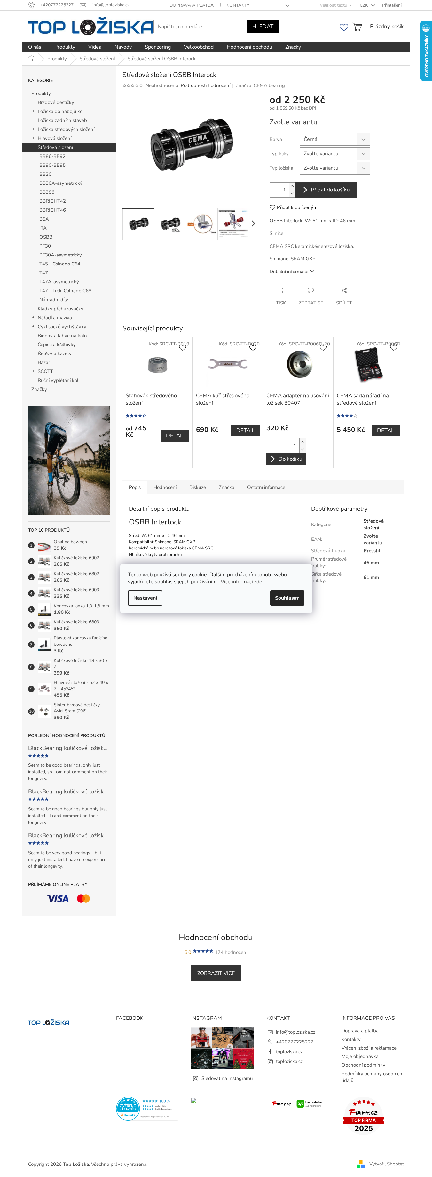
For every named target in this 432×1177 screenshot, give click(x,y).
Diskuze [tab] (197, 487)
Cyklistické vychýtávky (62, 326)
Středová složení (55, 147)
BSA (44, 219)
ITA (43, 228)
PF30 (45, 246)
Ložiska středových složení (66, 129)
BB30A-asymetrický (60, 183)
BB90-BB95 (52, 165)
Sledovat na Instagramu (227, 1078)
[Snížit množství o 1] (292, 193)
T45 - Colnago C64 (59, 264)
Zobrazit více (216, 973)
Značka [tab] (226, 487)
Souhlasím (287, 598)
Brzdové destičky (56, 102)
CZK (364, 5)
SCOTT (45, 371)
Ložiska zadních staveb (62, 120)
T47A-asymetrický (59, 282)
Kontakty (237, 5)
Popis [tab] (135, 487)
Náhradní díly (53, 299)
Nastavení (145, 598)
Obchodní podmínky (363, 1065)
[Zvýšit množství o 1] (292, 186)
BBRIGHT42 (52, 201)
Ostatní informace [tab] (266, 487)
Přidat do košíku (330, 189)
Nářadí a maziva (55, 317)
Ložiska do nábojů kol (61, 111)
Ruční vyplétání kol (58, 380)
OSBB (45, 237)
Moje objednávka (360, 1056)
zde (258, 581)
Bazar (44, 362)
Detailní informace (289, 271)
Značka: (260, 85)
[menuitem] (35, 47)
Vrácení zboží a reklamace (369, 1048)
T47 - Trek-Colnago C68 (65, 291)
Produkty (41, 93)
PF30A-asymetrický (60, 255)
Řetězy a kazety (55, 353)
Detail (175, 435)
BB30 (45, 174)
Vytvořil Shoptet (386, 1164)
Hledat (262, 26)
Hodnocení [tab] (165, 487)
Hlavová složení (54, 138)
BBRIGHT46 (52, 210)
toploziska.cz (289, 1052)
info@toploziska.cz (295, 1032)
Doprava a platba (191, 5)
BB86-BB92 (52, 156)
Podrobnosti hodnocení (205, 85)
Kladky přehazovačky (60, 308)
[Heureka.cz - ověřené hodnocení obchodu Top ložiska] (147, 1109)
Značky (39, 389)
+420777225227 (294, 1042)
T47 (43, 273)
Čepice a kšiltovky (57, 344)
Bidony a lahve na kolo (62, 335)
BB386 (46, 192)
